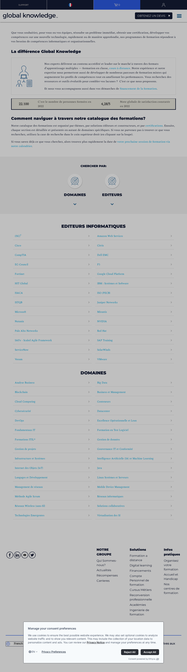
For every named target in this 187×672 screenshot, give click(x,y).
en (33, 651)
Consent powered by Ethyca (141, 659)
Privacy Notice (96, 642)
